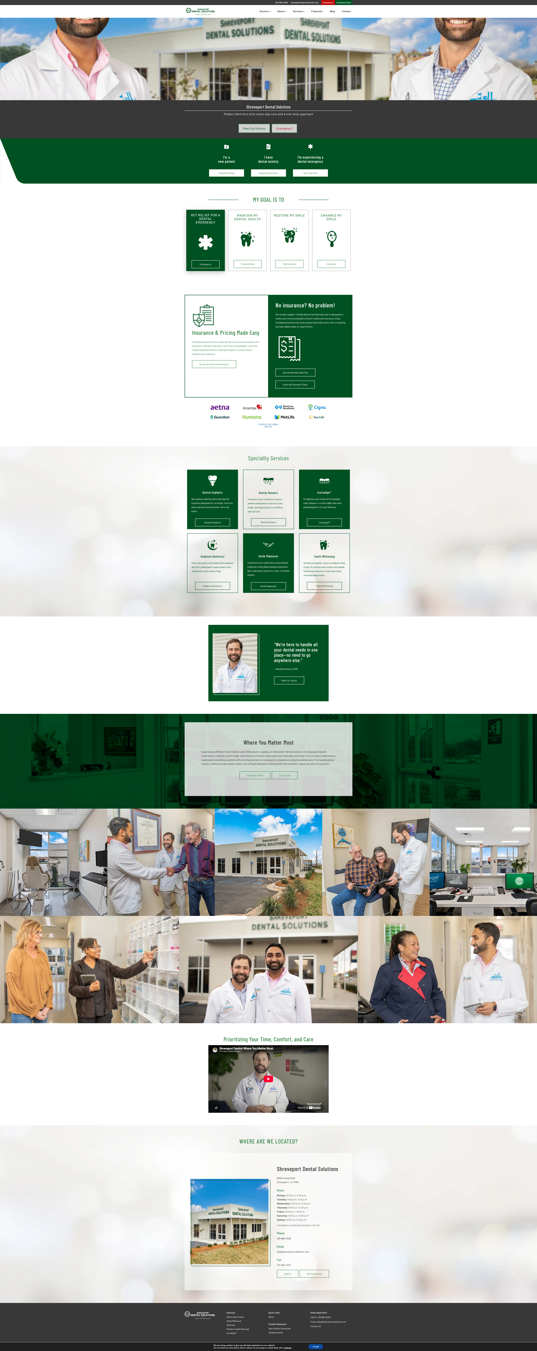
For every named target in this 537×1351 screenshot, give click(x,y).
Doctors (264, 11)
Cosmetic (331, 264)
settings (287, 1348)
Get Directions (314, 1273)
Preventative (247, 264)
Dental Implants (212, 522)
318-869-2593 (284, 1238)
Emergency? (328, 2)
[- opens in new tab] (220, 407)
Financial (316, 11)
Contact (346, 11)
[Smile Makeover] (268, 544)
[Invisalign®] (324, 481)
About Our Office (255, 775)
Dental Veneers (268, 522)
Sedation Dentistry (268, 173)
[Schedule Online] (226, 146)
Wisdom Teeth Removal (238, 1329)
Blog (332, 11)
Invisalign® (324, 522)
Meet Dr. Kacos (289, 680)
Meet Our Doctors (254, 128)
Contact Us (284, 775)
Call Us (287, 1273)
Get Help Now (310, 173)
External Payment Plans (295, 384)
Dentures (231, 1325)
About (280, 11)
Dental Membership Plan (295, 372)
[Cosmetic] (331, 239)
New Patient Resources (279, 1328)
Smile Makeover (268, 586)
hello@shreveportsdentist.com (304, 2)
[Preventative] (247, 239)
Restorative (289, 264)
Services (298, 11)
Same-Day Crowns (235, 1317)
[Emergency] (205, 242)
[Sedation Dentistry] (268, 146)
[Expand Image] (53, 862)
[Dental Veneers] (268, 481)
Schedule (343, 2)
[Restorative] (289, 235)
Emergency (205, 264)
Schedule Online (227, 173)
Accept (316, 1346)
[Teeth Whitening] (324, 545)
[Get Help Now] (310, 146)
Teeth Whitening (324, 585)
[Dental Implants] (213, 481)
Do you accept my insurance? (214, 364)
